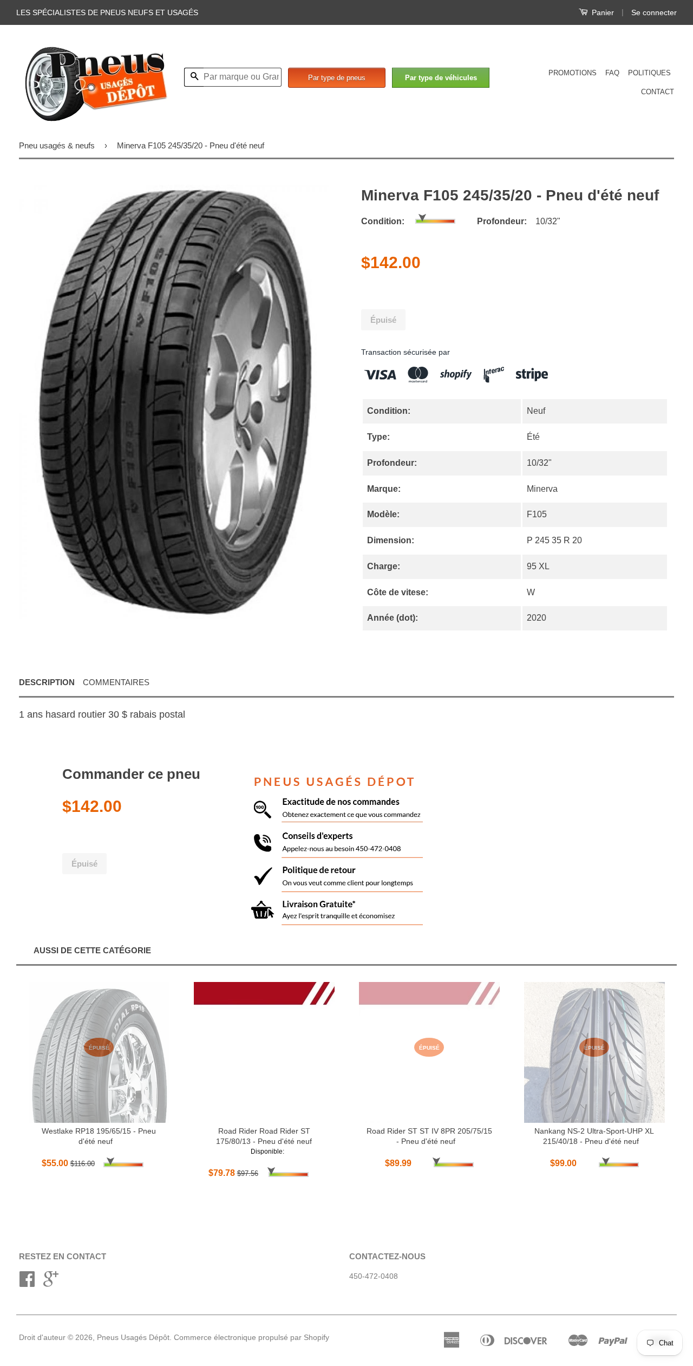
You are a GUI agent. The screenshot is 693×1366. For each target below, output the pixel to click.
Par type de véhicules (441, 78)
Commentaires (116, 682)
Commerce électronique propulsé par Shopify (251, 1338)
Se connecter (654, 12)
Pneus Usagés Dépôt (133, 1338)
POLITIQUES (649, 73)
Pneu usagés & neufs (57, 145)
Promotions (572, 73)
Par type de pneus (336, 78)
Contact (657, 92)
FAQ (612, 73)
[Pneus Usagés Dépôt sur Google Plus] (51, 1283)
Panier (602, 12)
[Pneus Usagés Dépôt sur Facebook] (27, 1283)
